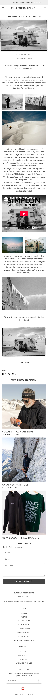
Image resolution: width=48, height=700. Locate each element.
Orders (24, 613)
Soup (12, 177)
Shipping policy (24, 632)
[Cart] (45, 8)
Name (7, 552)
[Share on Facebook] (2, 373)
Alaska (6, 177)
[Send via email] (12, 373)
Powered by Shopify (24, 695)
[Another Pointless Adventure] (24, 460)
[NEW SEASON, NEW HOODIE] (24, 513)
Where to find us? (24, 663)
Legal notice (24, 636)
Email (7, 559)
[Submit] (38, 680)
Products (24, 651)
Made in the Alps (24, 655)
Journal (24, 659)
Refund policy (24, 621)
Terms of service (24, 628)
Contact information (24, 640)
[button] (16, 373)
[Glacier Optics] (24, 8)
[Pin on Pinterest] (9, 373)
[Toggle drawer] (3, 8)
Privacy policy (24, 624)
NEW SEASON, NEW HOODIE (20, 538)
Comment (9, 566)
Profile (24, 617)
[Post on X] (5, 373)
